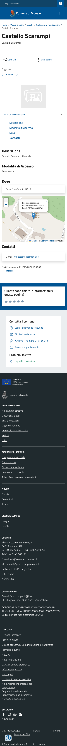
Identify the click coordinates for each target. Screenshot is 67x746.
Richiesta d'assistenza (13, 698)
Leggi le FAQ (8, 687)
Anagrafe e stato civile (13, 457)
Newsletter (8, 718)
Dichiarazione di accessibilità (16, 679)
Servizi (36, 730)
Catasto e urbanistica (13, 467)
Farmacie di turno (11, 650)
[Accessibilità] (8, 737)
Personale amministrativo (15, 430)
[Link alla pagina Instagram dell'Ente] (9, 714)
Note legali (7, 674)
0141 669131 (19, 554)
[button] (34, 216)
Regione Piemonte (12, 3)
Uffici (4, 440)
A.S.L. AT (6, 654)
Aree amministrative (12, 411)
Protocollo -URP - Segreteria (16, 569)
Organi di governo (11, 425)
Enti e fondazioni (10, 420)
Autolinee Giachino (11, 659)
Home (4, 24)
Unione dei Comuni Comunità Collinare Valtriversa (27, 645)
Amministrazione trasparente (17, 684)
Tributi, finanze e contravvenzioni (19, 477)
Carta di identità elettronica (16, 664)
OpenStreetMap (47, 240)
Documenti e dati (10, 415)
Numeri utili (8, 579)
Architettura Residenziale (48, 24)
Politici (5, 435)
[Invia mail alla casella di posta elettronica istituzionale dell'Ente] (23, 559)
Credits (56, 730)
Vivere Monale (17, 24)
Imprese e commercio (13, 472)
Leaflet (34, 240)
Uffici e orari (8, 574)
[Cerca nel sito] (57, 13)
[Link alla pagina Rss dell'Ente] (20, 714)
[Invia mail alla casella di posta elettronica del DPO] (23, 596)
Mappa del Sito (22, 734)
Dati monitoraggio (11, 730)
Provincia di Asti (10, 640)
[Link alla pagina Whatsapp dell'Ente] (15, 714)
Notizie (5, 494)
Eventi (5, 526)
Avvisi (5, 504)
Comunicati (7, 499)
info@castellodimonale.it (26, 257)
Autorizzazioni (9, 462)
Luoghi (30, 24)
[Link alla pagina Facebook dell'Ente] (4, 714)
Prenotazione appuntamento (17, 695)
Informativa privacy (12, 669)
